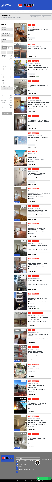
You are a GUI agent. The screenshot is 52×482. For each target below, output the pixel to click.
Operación (3, 27)
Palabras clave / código (6, 86)
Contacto (37, 12)
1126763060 (21, 467)
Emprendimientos (26, 12)
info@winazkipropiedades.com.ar (26, 469)
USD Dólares (9, 48)
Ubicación (3, 39)
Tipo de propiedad (5, 33)
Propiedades (15, 12)
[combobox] (7, 35)
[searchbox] (7, 35)
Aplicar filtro (6, 113)
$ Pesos (4, 47)
